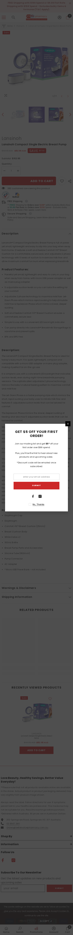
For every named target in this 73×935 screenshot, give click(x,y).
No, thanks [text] (38, 504)
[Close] (67, 423)
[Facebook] (32, 496)
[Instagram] (40, 496)
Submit (36, 485)
